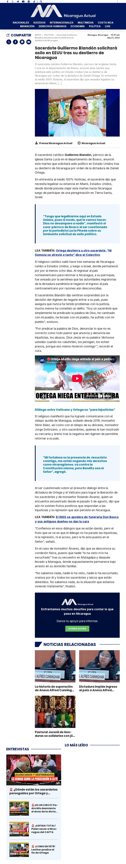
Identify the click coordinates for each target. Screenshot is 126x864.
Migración (27, 26)
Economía (78, 26)
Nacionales (21, 22)
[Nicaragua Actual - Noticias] (63, 11)
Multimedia (86, 22)
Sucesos (39, 22)
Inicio (38, 35)
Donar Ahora (77, 628)
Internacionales (61, 22)
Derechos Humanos (52, 26)
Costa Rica (105, 22)
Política (95, 26)
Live (107, 26)
